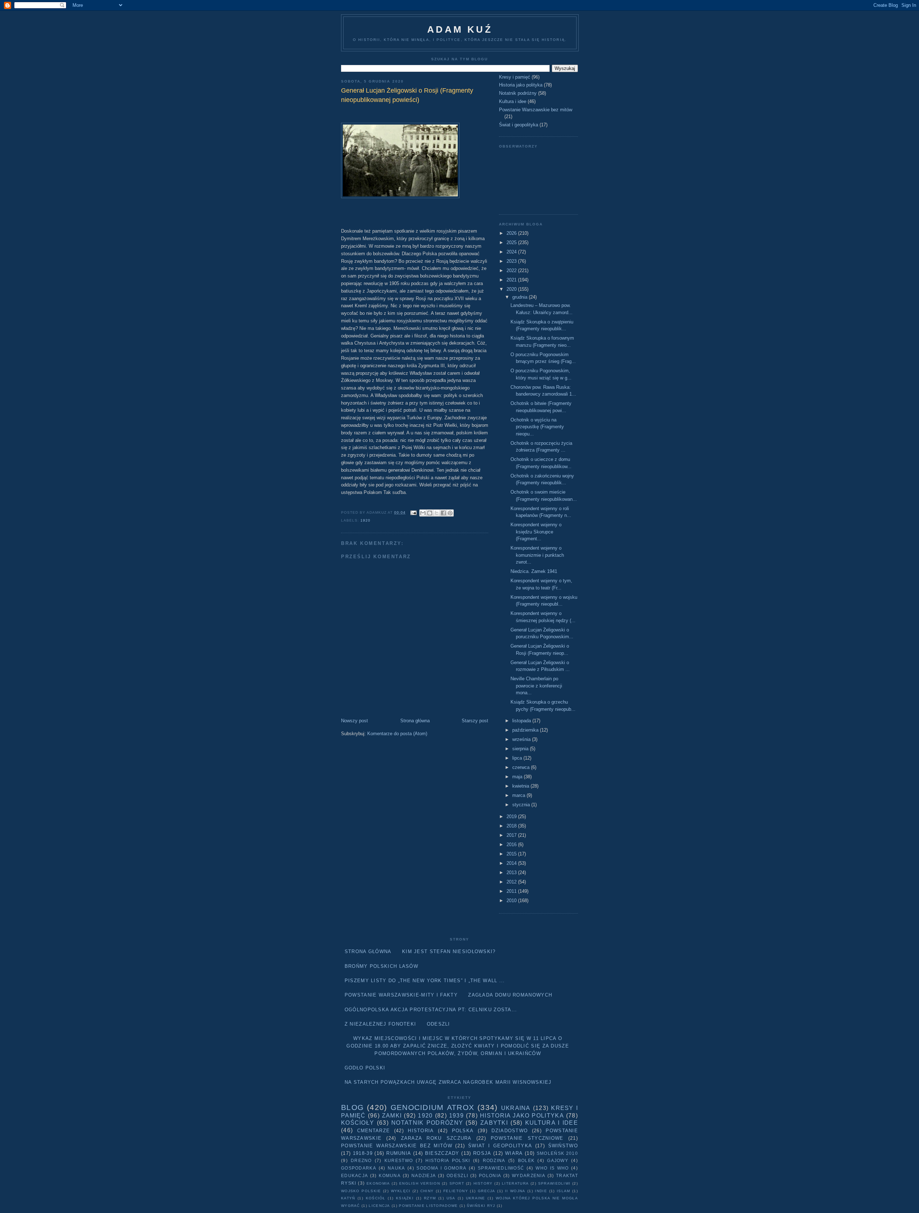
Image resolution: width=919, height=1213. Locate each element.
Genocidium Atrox (432, 1107)
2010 (512, 900)
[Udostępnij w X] (436, 513)
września (522, 739)
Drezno (361, 1160)
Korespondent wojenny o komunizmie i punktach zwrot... (537, 555)
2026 (512, 233)
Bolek (526, 1160)
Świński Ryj (481, 1206)
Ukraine (475, 1198)
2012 (512, 882)
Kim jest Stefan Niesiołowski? (449, 951)
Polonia (490, 1175)
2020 (512, 289)
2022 (512, 270)
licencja (379, 1206)
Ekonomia (378, 1183)
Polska (463, 1130)
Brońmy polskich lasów (381, 966)
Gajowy (557, 1160)
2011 (512, 891)
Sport (457, 1183)
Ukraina (516, 1108)
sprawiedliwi (554, 1183)
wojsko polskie (361, 1191)
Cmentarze (373, 1130)
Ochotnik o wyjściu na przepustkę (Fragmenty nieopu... (537, 427)
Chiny (427, 1191)
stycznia (521, 804)
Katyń (348, 1198)
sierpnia (521, 748)
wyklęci (401, 1191)
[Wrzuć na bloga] (429, 513)
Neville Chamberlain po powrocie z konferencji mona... (536, 685)
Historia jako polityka (520, 85)
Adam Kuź (460, 29)
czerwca (521, 767)
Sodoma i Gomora (441, 1168)
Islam (563, 1191)
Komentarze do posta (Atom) (397, 733)
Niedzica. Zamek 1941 (533, 571)
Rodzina (494, 1160)
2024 (512, 252)
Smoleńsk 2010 (557, 1153)
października (526, 730)
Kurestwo (398, 1160)
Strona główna (415, 720)
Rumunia (398, 1153)
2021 (512, 280)
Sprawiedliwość (501, 1168)
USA (451, 1198)
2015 (512, 854)
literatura (515, 1183)
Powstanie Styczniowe (527, 1138)
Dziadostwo (509, 1130)
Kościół (376, 1198)
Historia (421, 1130)
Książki (405, 1198)
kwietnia (521, 786)
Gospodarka (358, 1168)
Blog (352, 1107)
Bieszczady (442, 1153)
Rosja (482, 1153)
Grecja (486, 1191)
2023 (512, 261)
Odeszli (438, 1024)
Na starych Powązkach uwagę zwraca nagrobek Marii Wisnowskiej (448, 1082)
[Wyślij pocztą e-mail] (422, 513)
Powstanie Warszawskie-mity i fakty (401, 995)
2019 (512, 816)
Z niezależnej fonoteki (380, 1024)
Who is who (552, 1168)
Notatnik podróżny (518, 93)
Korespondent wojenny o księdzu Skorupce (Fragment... (535, 531)
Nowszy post (354, 720)
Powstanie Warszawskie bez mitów (535, 109)
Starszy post (475, 720)
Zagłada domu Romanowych (510, 995)
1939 (456, 1115)
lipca (517, 758)
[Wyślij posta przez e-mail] (413, 512)
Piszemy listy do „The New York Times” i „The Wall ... (425, 980)
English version (419, 1183)
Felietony (455, 1191)
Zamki (392, 1115)
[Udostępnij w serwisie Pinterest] (450, 513)
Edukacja (354, 1175)
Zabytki (494, 1123)
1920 (365, 520)
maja (518, 776)
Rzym (430, 1198)
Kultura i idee (512, 101)
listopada (522, 720)
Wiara (514, 1153)
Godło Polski (365, 1067)
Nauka (396, 1168)
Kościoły (357, 1123)
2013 (512, 872)
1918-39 (363, 1153)
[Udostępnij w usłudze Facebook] (443, 513)
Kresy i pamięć (514, 77)
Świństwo (563, 1145)
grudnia (520, 297)
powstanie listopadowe (428, 1206)
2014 (512, 863)
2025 (512, 242)
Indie (541, 1191)
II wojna (515, 1191)
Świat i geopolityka (518, 124)
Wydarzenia (528, 1175)
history (483, 1183)
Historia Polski (447, 1160)
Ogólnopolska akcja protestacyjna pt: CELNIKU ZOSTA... (431, 1009)
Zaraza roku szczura (436, 1138)
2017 (512, 835)
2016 (512, 844)
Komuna (390, 1175)
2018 (512, 826)
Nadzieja (423, 1175)
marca (519, 795)
